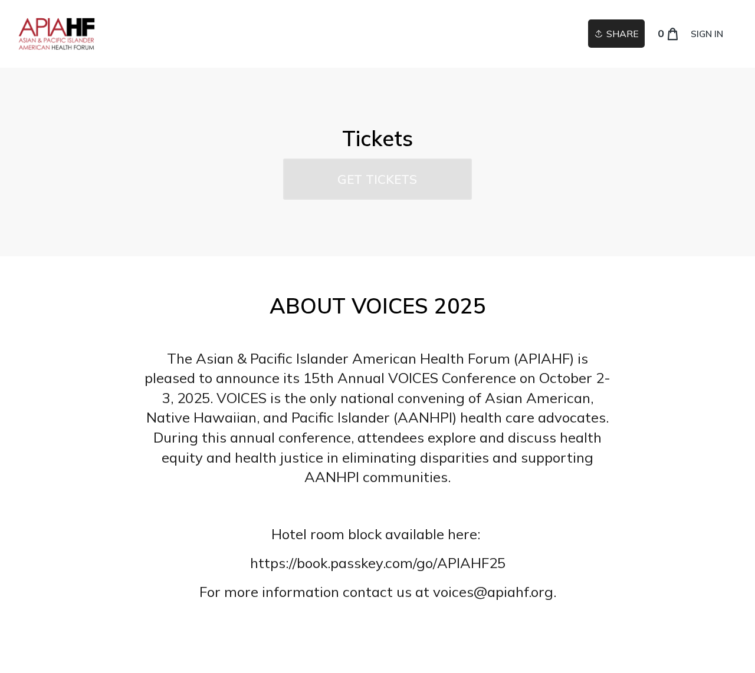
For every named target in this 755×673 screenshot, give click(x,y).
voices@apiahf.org (493, 592)
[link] (57, 34)
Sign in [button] (707, 33)
